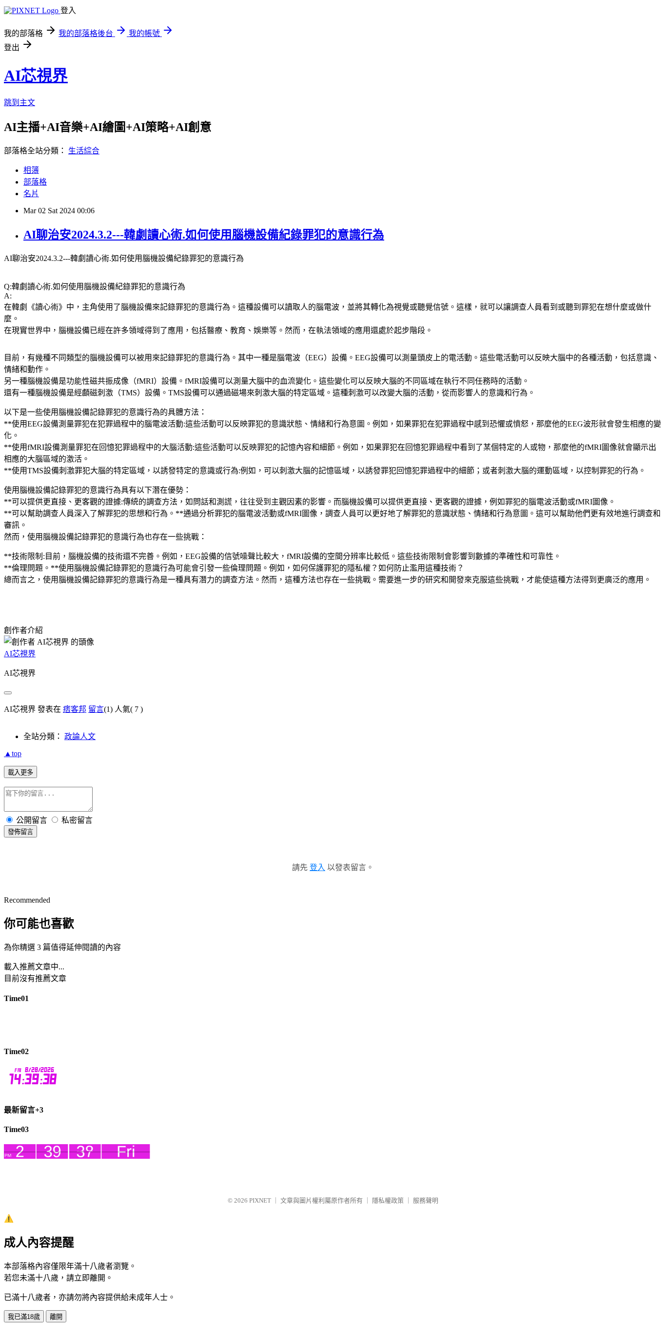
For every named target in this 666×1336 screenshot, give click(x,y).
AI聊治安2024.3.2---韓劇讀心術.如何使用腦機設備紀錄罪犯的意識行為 (203, 234)
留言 (96, 709)
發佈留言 (20, 831)
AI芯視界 (36, 75)
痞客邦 (74, 709)
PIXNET (260, 1200)
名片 (31, 193)
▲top (12, 753)
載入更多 (20, 772)
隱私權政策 (388, 1200)
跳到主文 (19, 102)
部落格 (35, 182)
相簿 (31, 170)
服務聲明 (425, 1200)
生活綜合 (83, 151)
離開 (56, 1316)
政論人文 (80, 736)
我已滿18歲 (24, 1316)
